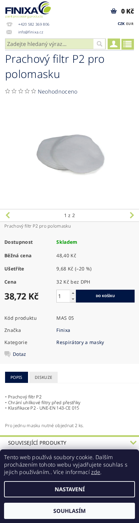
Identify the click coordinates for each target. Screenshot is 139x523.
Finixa (63, 330)
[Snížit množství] (73, 299)
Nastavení (70, 489)
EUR (130, 23)
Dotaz (19, 354)
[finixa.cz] (28, 9)
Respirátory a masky (80, 342)
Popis (16, 377)
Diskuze (43, 377)
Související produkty (37, 442)
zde (95, 472)
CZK (121, 23)
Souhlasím (69, 511)
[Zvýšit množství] (73, 293)
